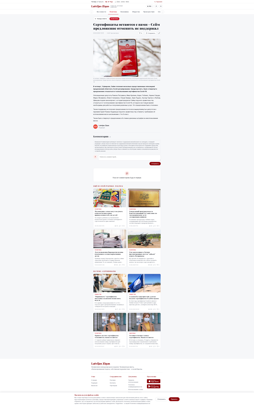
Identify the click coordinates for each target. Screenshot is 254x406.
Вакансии (94, 385)
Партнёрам (113, 385)
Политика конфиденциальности (135, 386)
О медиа (94, 380)
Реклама (112, 380)
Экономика (124, 12)
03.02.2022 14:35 (98, 33)
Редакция (94, 383)
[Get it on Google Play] (153, 386)
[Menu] (161, 6)
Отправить (155, 163)
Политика (113, 12)
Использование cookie (135, 389)
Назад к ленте (102, 18)
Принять (174, 399)
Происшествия (148, 12)
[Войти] (156, 6)
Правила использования (133, 381)
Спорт (160, 12)
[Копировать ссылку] (159, 33)
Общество (136, 12)
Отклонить (161, 399)
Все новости (101, 12)
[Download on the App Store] (153, 381)
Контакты (113, 383)
